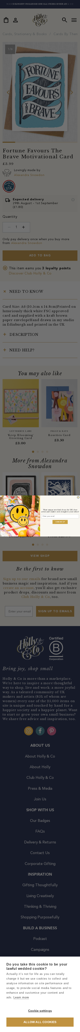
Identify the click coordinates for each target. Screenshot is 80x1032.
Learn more (21, 997)
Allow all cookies (39, 1022)
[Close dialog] (78, 497)
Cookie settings (40, 1010)
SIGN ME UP (60, 522)
